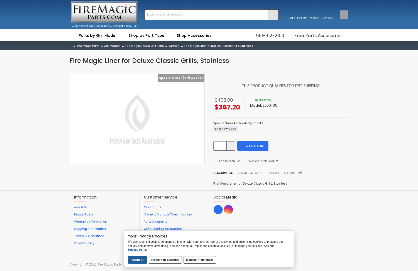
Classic (174, 46)
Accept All (137, 259)
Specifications (250, 173)
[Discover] (346, 264)
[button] (252, 146)
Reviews (273, 173)
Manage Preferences (199, 259)
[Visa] (321, 264)
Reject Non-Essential (165, 259)
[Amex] (337, 264)
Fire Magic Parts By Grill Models (98, 46)
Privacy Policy (137, 249)
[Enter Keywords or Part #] (273, 15)
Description (223, 173)
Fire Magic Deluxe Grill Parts (144, 46)
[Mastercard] (329, 264)
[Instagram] (228, 209)
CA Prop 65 (293, 173)
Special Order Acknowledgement (237, 123)
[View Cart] (344, 14)
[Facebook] (218, 209)
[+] (230, 143)
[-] (230, 148)
